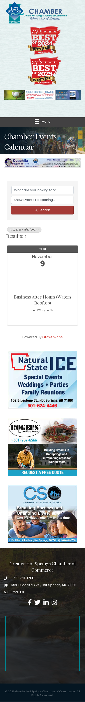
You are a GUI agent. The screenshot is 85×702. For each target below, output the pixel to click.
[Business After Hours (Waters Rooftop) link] (42, 280)
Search (44, 210)
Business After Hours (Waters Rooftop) (42, 299)
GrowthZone (52, 337)
